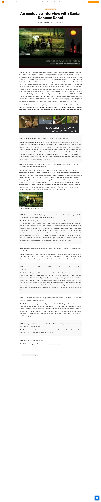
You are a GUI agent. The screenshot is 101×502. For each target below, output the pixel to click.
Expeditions (50, 1)
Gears (38, 1)
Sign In (85, 1)
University (43, 1)
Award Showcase (17, 1)
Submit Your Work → (93, 1)
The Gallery (25, 1)
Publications (32, 1)
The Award (9, 1)
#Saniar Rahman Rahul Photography (30, 355)
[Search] (81, 2)
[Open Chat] (97, 498)
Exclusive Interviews (50, 9)
